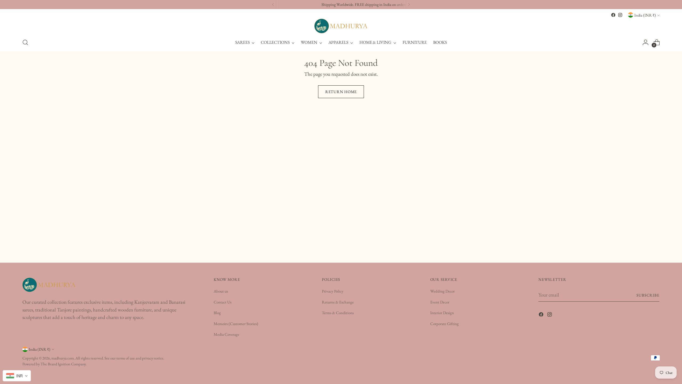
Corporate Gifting (444, 323)
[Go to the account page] (645, 42)
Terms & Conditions (338, 312)
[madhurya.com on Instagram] (620, 15)
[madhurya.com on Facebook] (613, 15)
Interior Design (442, 312)
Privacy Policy (332, 291)
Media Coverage (226, 334)
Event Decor (439, 302)
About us (221, 291)
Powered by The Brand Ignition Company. (54, 363)
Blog (217, 312)
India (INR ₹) (645, 15)
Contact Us (223, 302)
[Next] (409, 4)
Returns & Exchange (338, 302)
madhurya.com (62, 358)
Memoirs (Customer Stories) (236, 323)
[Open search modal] (25, 42)
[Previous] (273, 4)
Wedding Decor (442, 291)
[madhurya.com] (341, 26)
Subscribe (648, 295)
